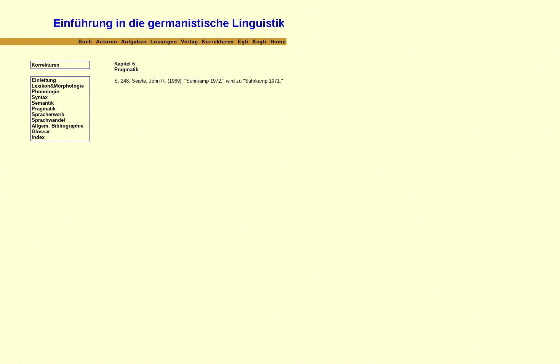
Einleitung (44, 80)
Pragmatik (44, 109)
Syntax (40, 97)
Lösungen (163, 42)
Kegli (260, 42)
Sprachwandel (48, 120)
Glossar (41, 131)
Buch (85, 42)
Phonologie (45, 91)
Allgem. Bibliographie (57, 126)
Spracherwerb (48, 114)
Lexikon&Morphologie (58, 86)
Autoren (106, 42)
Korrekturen (218, 42)
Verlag (189, 42)
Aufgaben (134, 42)
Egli (243, 42)
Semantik (43, 103)
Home (278, 42)
